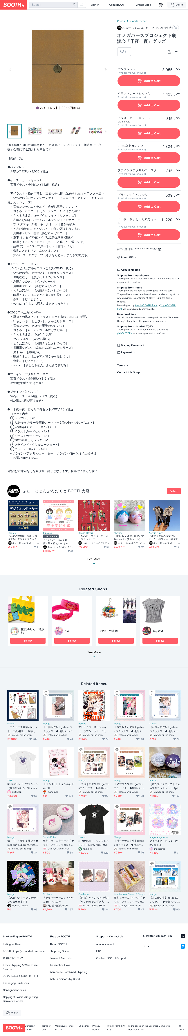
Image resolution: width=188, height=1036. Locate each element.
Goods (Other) (138, 21)
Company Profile (30, 1028)
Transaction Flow (60, 965)
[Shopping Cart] (161, 5)
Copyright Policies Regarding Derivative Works (20, 999)
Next (105, 70)
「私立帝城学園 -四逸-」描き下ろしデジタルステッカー (22, 538)
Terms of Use (46, 1028)
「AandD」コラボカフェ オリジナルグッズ (93, 538)
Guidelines (84, 1026)
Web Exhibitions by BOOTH (66, 979)
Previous (10, 70)
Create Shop (143, 4)
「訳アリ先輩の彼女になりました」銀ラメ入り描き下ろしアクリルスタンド (163, 538)
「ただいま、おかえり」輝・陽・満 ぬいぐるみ (56, 542)
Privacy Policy (96, 1028)
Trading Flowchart (132, 345)
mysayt (158, 631)
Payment (126, 352)
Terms (121, 365)
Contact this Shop (128, 372)
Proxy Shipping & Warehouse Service (20, 967)
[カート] (175, 28)
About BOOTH (117, 4)
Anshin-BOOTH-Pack (146, 305)
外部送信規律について (116, 1028)
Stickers (12, 533)
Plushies (47, 533)
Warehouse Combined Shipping (68, 972)
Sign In (95, 4)
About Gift (127, 257)
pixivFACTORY (124, 333)
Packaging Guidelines (16, 983)
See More (94, 652)
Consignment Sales (14, 990)
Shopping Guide (59, 951)
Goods (121, 21)
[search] (74, 5)
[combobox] (53, 5)
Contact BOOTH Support (111, 958)
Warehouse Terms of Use (64, 1028)
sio (67, 631)
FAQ (98, 951)
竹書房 (113, 631)
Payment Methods (60, 958)
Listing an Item (12, 944)
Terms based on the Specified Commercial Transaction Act (149, 1028)
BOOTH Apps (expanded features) (24, 951)
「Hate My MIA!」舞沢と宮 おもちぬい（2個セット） (129, 538)
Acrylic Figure (156, 533)
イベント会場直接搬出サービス (21, 976)
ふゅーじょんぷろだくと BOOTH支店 (56, 491)
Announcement (105, 944)
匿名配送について (13, 958)
